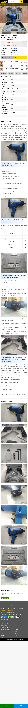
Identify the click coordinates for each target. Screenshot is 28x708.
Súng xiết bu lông (13, 4)
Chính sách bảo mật (4, 625)
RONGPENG (14, 48)
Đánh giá (25, 73)
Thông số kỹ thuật (4, 73)
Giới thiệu (16, 631)
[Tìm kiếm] (21, 1)
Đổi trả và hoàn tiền (4, 627)
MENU (25, 1)
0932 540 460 (10, 610)
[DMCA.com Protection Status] (11, 616)
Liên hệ (16, 633)
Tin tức (16, 635)
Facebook (3, 631)
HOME (2, 4)
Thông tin (11, 73)
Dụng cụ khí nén (7, 4)
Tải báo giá (24, 41)
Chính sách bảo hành (5, 623)
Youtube (3, 633)
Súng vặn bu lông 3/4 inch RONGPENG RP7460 (11, 62)
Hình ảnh (18, 73)
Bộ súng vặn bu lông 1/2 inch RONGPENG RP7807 (12, 66)
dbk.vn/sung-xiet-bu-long (10, 396)
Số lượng (3, 54)
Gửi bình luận (5, 598)
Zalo (2, 637)
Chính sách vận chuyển (5, 621)
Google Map (3, 635)
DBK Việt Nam (14, 196)
